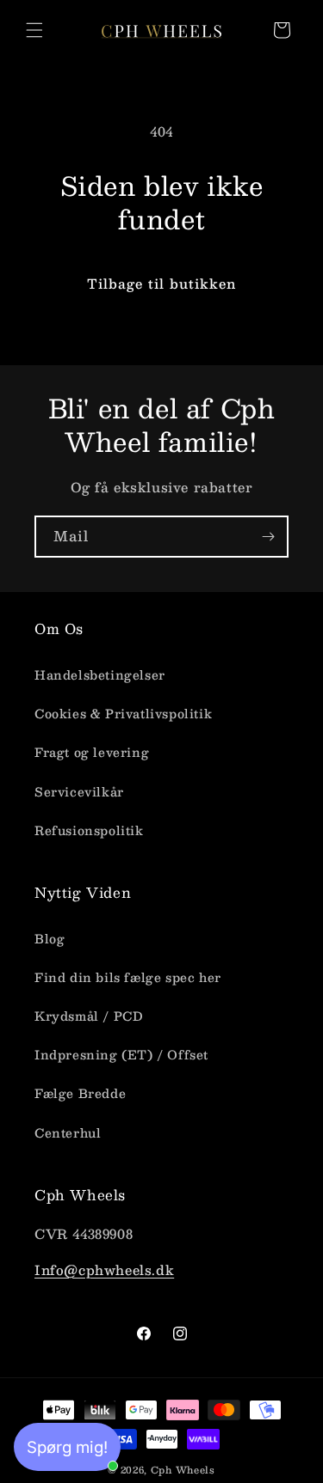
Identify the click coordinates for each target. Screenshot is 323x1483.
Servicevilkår (79, 791)
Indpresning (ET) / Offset (121, 1054)
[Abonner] (268, 537)
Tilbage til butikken (161, 283)
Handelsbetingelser (99, 674)
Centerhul (67, 1132)
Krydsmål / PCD (88, 1015)
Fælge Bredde (80, 1093)
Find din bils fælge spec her (127, 977)
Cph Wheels (183, 1470)
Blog (49, 938)
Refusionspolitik (89, 830)
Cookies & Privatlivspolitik (123, 713)
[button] (34, 30)
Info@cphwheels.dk (104, 1269)
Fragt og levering (91, 752)
